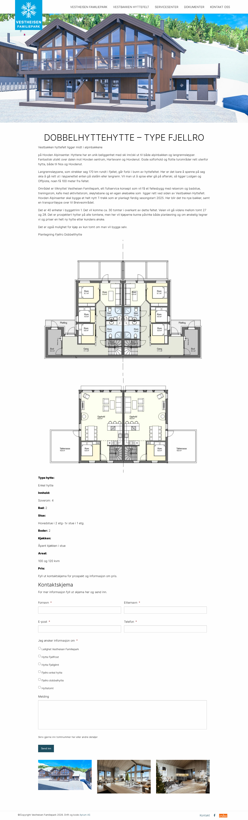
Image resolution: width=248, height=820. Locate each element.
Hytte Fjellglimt (50, 664)
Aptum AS (85, 814)
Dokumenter (194, 7)
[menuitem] (88, 7)
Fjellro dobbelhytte (53, 680)
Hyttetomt (48, 688)
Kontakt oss (220, 7)
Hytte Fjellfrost (50, 656)
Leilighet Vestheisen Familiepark (60, 649)
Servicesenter (166, 7)
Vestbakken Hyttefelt (131, 7)
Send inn (46, 748)
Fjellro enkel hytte (52, 672)
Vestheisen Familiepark (88, 7)
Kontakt (205, 815)
